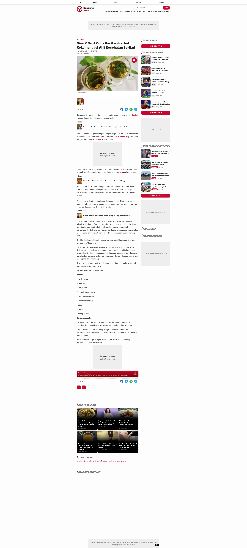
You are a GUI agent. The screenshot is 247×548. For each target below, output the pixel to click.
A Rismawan (85, 53)
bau (95, 139)
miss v (81, 461)
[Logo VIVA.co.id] (86, 9)
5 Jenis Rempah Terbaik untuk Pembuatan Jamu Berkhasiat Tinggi (104, 181)
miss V (100, 139)
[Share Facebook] (121, 109)
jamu (121, 172)
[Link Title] (146, 59)
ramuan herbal (107, 461)
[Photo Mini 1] (80, 101)
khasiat (134, 115)
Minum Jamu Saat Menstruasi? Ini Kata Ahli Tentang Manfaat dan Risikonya (106, 127)
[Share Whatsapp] (131, 109)
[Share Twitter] (126, 109)
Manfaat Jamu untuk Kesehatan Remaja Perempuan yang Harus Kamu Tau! (106, 215)
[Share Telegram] (135, 109)
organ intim (123, 136)
